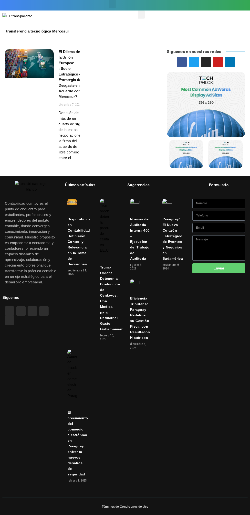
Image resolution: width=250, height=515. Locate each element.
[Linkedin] (239, 5)
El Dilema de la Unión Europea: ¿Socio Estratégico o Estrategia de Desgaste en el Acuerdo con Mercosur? (71, 74)
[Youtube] (229, 5)
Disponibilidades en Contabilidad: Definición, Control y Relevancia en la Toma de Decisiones (82, 241)
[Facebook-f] (198, 5)
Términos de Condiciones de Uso (125, 506)
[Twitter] (208, 5)
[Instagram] (218, 5)
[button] (112, 4)
